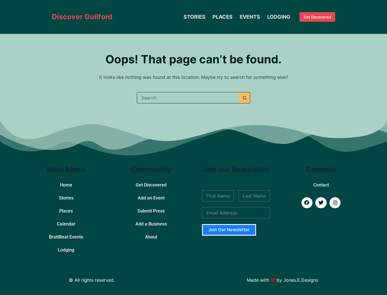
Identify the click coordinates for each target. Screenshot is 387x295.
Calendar (66, 224)
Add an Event (151, 198)
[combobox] (188, 97)
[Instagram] (335, 203)
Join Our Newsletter (229, 229)
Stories (194, 17)
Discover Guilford (82, 16)
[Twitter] (321, 203)
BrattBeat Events (66, 237)
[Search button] (244, 97)
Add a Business (151, 224)
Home (66, 185)
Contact (321, 185)
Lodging (278, 17)
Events (250, 17)
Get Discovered (317, 17)
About (151, 237)
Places (222, 17)
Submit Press (151, 211)
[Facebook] (307, 203)
